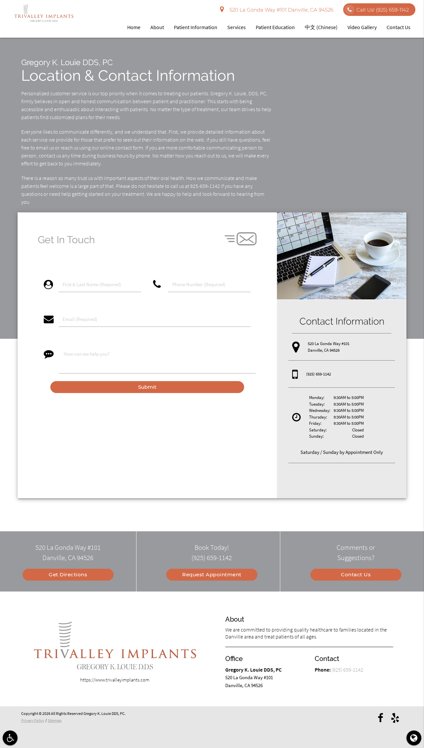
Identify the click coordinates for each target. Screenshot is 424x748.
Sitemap (55, 720)
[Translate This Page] (413, 737)
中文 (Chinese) (321, 27)
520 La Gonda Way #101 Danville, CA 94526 (280, 10)
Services (236, 27)
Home (133, 27)
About (157, 27)
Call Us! (382, 10)
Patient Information (195, 27)
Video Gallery (362, 27)
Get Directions (68, 574)
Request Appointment (211, 574)
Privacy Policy (32, 720)
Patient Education (275, 27)
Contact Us (398, 27)
